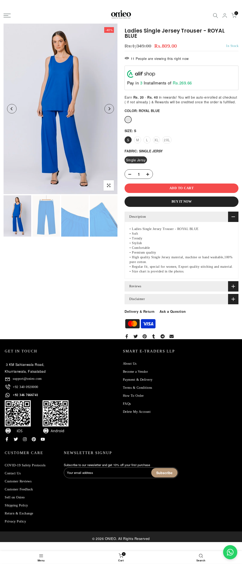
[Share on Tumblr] (153, 336)
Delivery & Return (140, 311)
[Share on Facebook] (127, 336)
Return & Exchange (19, 513)
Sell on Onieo (15, 497)
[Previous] (12, 108)
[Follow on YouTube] (43, 439)
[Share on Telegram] (162, 336)
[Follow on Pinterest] (34, 439)
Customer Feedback (19, 489)
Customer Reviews (18, 481)
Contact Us (13, 473)
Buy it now (182, 201)
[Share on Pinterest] (145, 336)
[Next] (109, 108)
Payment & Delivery (138, 379)
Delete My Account (137, 412)
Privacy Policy (15, 521)
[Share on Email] (171, 336)
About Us (130, 363)
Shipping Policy (16, 505)
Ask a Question (173, 311)
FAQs (127, 403)
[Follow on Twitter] (16, 439)
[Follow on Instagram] (25, 439)
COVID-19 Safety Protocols (25, 465)
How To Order (133, 395)
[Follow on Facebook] (7, 439)
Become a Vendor (135, 371)
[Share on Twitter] (136, 336)
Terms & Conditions (137, 387)
